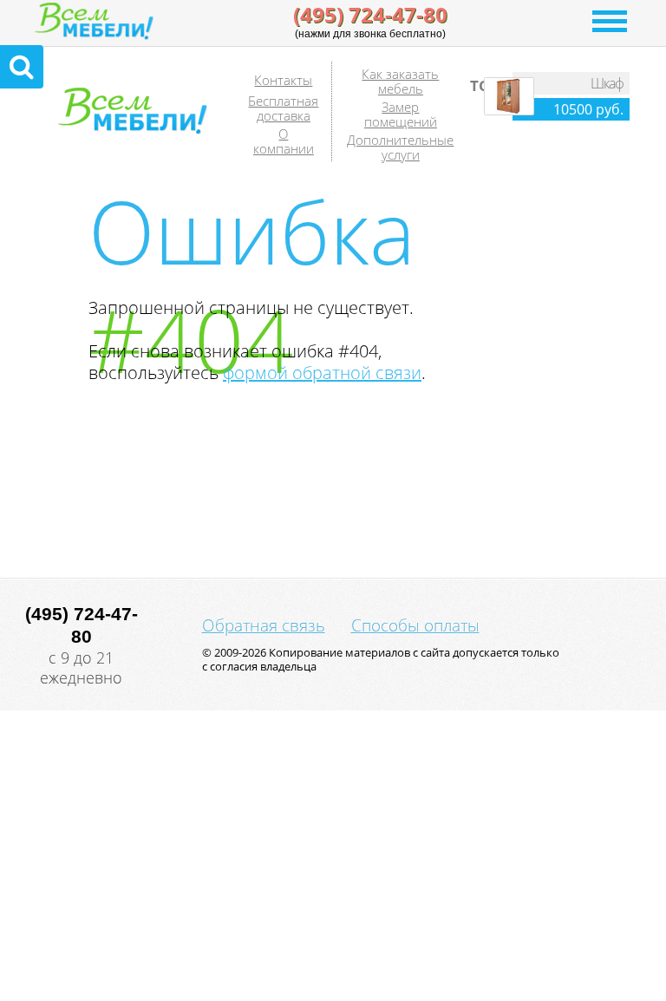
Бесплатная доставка (283, 108)
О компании (283, 141)
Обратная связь (263, 625)
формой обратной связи (322, 372)
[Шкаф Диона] (509, 111)
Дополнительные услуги (400, 147)
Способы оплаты (415, 625)
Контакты (283, 79)
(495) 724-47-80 (370, 15)
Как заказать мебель (400, 81)
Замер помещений (400, 114)
